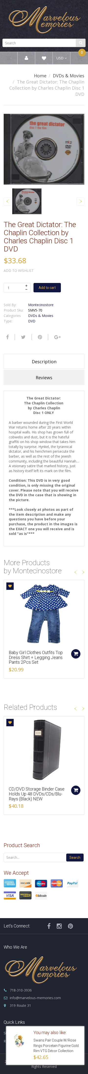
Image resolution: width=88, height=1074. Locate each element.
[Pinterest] (70, 926)
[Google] (57, 337)
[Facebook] (7, 337)
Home (40, 76)
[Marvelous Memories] (44, 19)
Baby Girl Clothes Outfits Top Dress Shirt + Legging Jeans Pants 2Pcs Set (36, 657)
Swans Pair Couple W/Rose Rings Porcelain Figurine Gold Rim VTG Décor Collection (56, 1045)
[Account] (26, 58)
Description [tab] (44, 361)
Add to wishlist (19, 270)
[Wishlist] (44, 59)
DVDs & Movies (68, 76)
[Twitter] (23, 337)
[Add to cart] (75, 654)
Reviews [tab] (44, 377)
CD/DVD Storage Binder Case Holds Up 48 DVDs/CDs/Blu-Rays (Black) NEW (37, 793)
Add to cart (47, 288)
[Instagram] (59, 926)
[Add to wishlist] (10, 586)
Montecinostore (41, 304)
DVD (31, 321)
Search (74, 857)
